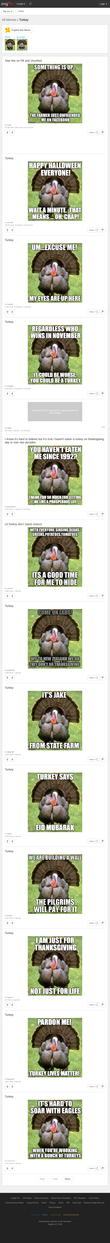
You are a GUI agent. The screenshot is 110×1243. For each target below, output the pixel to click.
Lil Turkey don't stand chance (23, 524)
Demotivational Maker (15, 1203)
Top (6, 11)
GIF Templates (80, 1198)
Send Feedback (55, 1207)
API (68, 1203)
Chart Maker (94, 1198)
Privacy (52, 1203)
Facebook (35, 1215)
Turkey (9, 158)
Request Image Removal (94, 1203)
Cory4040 (10, 304)
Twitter (45, 1215)
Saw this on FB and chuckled (23, 60)
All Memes (9, 20)
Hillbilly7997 (10, 752)
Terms (61, 1203)
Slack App (76, 1203)
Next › (68, 1179)
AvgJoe (9, 125)
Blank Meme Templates (61, 1198)
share (91, 132)
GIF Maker (27, 1198)
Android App (56, 1215)
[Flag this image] (102, 132)
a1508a (9, 428)
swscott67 (10, 222)
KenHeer (9, 915)
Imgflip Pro (15, 1198)
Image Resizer (33, 1203)
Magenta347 (10, 1079)
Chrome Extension (71, 1215)
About (44, 1203)
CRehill (9, 834)
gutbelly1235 (10, 670)
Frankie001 (10, 386)
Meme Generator (41, 1198)
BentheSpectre (11, 506)
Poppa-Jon (10, 997)
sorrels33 (9, 588)
